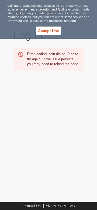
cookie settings (65, 21)
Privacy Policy (55, 206)
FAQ (71, 206)
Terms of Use (32, 206)
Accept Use (48, 31)
